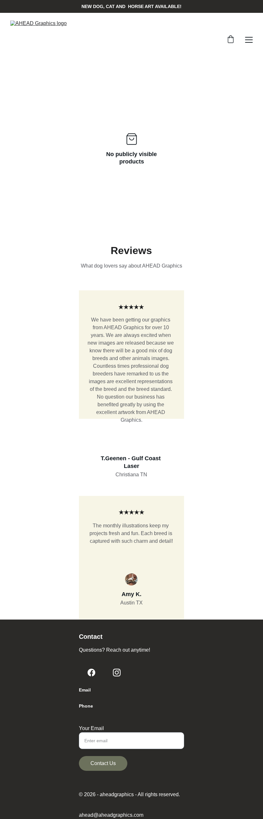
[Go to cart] (230, 40)
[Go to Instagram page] (117, 672)
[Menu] (249, 40)
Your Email (91, 728)
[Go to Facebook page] (91, 672)
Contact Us (103, 763)
